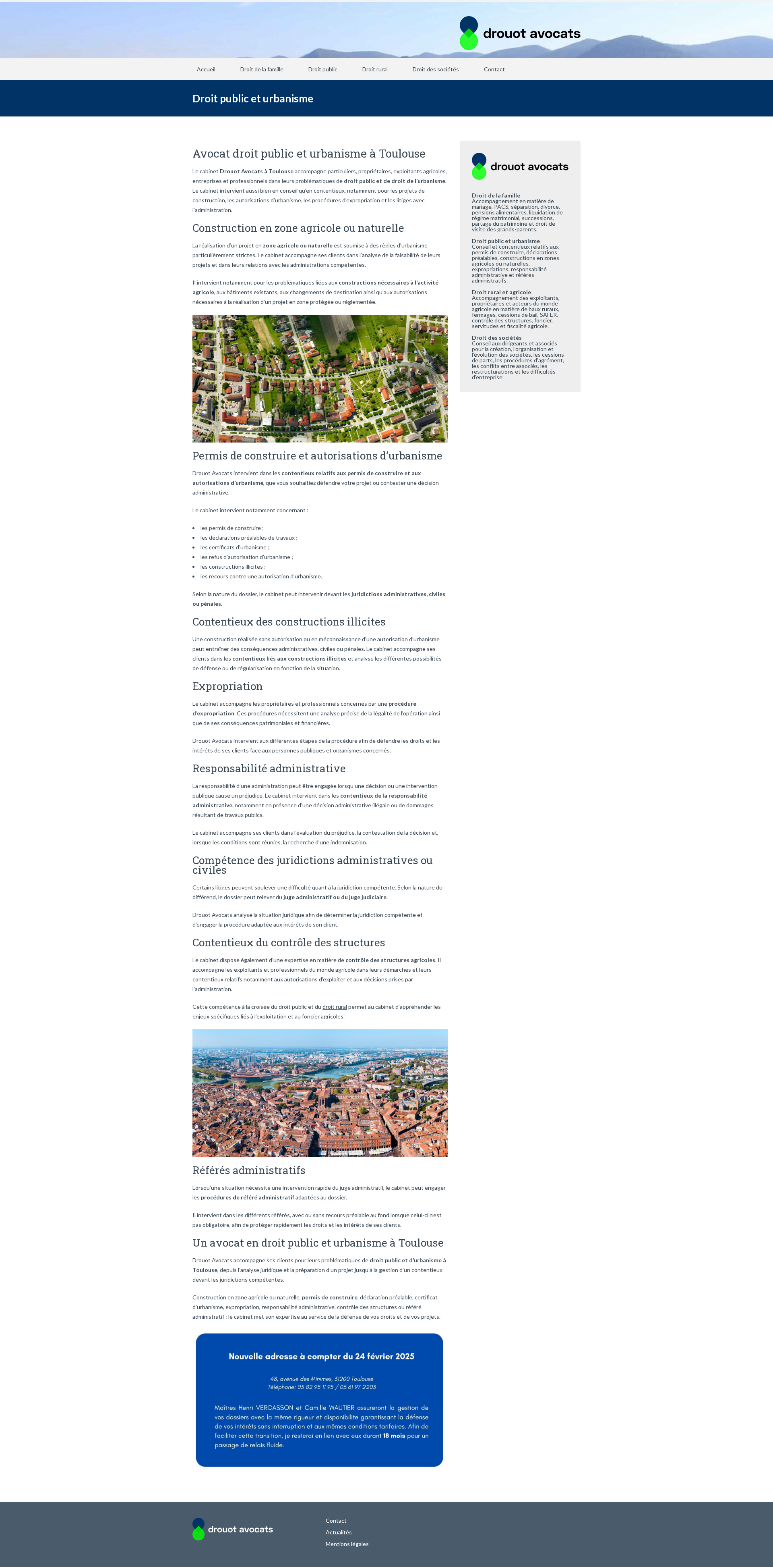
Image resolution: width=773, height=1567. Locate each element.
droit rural (334, 1006)
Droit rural (375, 69)
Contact (494, 69)
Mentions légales (347, 1543)
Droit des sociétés (436, 69)
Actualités (339, 1532)
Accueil (206, 69)
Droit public (322, 69)
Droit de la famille (261, 69)
